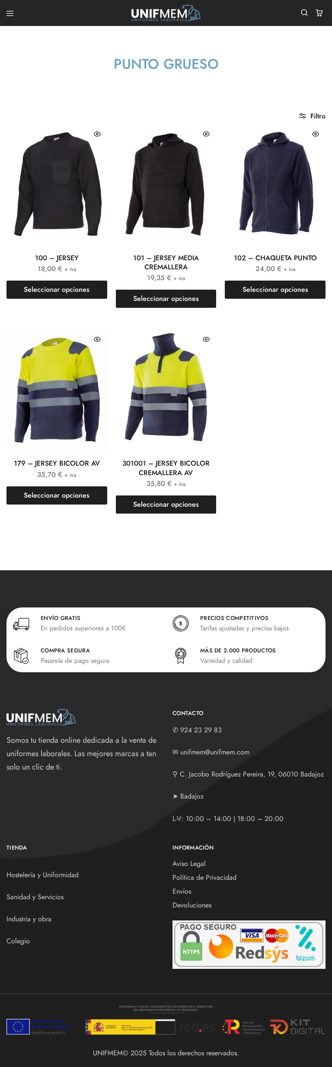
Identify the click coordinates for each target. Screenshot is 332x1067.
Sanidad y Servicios (35, 897)
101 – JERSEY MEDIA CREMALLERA (166, 262)
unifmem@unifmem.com (214, 752)
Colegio (18, 941)
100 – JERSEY (57, 258)
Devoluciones (191, 905)
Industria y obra (28, 919)
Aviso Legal (189, 864)
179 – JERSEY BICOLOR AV (57, 463)
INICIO (109, 80)
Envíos (181, 891)
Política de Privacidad (204, 877)
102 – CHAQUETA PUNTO (275, 258)
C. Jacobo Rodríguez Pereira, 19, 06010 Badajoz (252, 774)
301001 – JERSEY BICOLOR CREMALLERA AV (166, 467)
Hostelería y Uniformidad (42, 875)
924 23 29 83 (201, 730)
